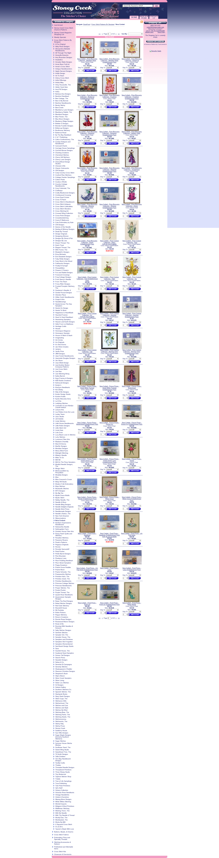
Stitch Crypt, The (61, 699)
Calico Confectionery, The (64, 139)
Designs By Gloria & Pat (64, 238)
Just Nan (58, 371)
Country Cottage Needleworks (61, 185)
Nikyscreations (60, 518)
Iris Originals (59, 342)
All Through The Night (63, 53)
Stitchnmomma (60, 719)
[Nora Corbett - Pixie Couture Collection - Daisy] (109, 239)
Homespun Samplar (62, 333)
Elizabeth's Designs (62, 252)
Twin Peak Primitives (62, 786)
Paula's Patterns (61, 542)
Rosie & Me (59, 624)
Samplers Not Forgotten (64, 642)
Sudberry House (61, 730)
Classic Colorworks (62, 168)
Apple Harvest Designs (63, 71)
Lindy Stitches (60, 421)
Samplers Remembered (64, 644)
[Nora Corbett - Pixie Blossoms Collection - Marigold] (87, 166)
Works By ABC (60, 822)
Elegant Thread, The (62, 247)
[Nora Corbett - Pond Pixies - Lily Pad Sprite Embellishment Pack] (87, 567)
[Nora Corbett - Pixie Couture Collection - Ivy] (87, 312)
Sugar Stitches (60, 741)
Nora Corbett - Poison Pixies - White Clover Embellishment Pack (132, 498)
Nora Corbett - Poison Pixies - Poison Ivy (109, 423)
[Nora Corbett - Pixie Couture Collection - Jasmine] (109, 312)
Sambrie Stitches (61, 632)
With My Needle (61, 813)
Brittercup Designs (62, 128)
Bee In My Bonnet (61, 101)
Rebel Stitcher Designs (63, 603)
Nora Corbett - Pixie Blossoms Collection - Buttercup (132, 59)
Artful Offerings (60, 80)
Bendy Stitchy (60, 105)
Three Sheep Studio (62, 772)
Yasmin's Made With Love (64, 829)
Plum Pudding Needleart (64, 560)
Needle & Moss (60, 502)
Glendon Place (60, 295)
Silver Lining (59, 680)
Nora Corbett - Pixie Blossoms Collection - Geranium (87, 132)
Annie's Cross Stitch (62, 66)
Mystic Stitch (59, 498)
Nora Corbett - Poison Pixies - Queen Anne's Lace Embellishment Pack (109, 460)
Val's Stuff (58, 788)
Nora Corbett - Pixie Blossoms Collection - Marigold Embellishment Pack (109, 169)
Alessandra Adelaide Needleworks (62, 49)
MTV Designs (60, 491)
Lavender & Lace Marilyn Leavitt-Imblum (64, 406)
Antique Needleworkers (63, 69)
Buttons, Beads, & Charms (63, 832)
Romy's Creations (61, 617)
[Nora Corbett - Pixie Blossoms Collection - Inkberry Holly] (132, 130)
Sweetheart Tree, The (63, 752)
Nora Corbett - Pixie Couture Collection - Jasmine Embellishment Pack (132, 315)
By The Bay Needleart (63, 135)
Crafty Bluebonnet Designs (65, 193)
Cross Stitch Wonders (63, 209)
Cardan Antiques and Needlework (62, 142)
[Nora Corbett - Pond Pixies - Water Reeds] (131, 601)
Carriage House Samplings (65, 148)
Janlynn (58, 349)
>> (119, 34)
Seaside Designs (61, 660)
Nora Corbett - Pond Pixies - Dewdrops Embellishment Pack (109, 534)
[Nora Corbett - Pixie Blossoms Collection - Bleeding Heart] (87, 57)
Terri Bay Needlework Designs (63, 760)
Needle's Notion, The (62, 514)
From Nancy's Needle (63, 279)
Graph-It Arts (60, 299)
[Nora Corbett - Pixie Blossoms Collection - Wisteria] (87, 203)
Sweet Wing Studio (62, 750)
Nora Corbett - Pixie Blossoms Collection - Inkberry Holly (132, 132)
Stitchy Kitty (59, 724)
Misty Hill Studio (61, 482)
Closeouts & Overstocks (62, 854)
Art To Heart (59, 76)
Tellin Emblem (60, 756)
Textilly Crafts (60, 763)
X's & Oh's (59, 827)
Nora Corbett (60, 520)
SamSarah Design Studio (64, 646)
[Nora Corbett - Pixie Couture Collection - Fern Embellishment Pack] (87, 276)
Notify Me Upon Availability (109, 244)
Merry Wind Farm (61, 451)
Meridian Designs (61, 448)
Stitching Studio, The (62, 717)
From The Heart (61, 282)
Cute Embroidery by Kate (64, 222)
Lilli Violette (59, 419)
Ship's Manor (60, 676)
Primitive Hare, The (62, 576)
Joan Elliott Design (62, 363)
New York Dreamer (62, 516)
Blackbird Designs (61, 114)
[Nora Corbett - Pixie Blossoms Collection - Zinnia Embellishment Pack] (87, 239)
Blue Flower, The (61, 117)
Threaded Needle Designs (64, 767)
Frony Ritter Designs (62, 284)
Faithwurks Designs (62, 263)
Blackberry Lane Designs (64, 110)
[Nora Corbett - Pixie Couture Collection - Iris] (132, 276)
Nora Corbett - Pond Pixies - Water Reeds (132, 603)
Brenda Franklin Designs (64, 126)
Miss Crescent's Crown (63, 479)
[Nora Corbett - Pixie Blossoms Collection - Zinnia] (132, 203)
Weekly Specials (60, 37)
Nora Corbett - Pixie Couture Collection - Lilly (87, 350)
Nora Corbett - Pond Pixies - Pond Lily (87, 603)
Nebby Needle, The (62, 500)
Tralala (57, 779)
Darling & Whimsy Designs (64, 229)
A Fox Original (60, 44)
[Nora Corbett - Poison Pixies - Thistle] (131, 457)
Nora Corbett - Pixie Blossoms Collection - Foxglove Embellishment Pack (132, 96)
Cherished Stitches (62, 155)
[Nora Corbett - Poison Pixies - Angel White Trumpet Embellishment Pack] (109, 385)
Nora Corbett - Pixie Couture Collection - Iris (132, 278)
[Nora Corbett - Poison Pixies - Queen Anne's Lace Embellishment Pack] (109, 457)
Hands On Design (61, 308)
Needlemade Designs (63, 511)
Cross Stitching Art (62, 211)
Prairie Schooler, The (62, 572)
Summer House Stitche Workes (63, 744)
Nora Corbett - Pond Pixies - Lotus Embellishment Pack (132, 569)
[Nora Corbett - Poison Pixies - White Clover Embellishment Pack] (132, 496)
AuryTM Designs (61, 89)
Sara (57, 648)
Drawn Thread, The (62, 243)
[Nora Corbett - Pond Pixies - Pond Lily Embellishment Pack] (109, 601)
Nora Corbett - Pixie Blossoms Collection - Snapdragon (132, 169)
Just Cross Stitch (61, 369)
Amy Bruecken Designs (63, 57)
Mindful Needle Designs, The (64, 465)
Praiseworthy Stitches (63, 574)
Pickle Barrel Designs (63, 554)
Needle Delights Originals (64, 507)
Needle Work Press (62, 509)
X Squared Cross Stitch (63, 824)
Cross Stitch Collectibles (64, 206)
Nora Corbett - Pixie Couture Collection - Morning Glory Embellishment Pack (132, 351)
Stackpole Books (61, 694)
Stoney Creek (60, 728)
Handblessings (60, 302)
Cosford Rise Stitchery (63, 175)
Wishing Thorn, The (62, 811)
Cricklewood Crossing (63, 195)
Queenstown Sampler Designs (63, 598)
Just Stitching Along (62, 374)
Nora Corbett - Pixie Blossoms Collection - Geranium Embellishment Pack (109, 133)
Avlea (57, 92)
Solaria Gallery (60, 687)
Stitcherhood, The (61, 703)
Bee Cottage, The (61, 98)
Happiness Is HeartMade (64, 313)
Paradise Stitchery (61, 538)
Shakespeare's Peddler (63, 669)
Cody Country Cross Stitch (64, 173)
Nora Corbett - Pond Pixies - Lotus (109, 569)
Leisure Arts (59, 410)
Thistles (58, 765)
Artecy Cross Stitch (62, 78)
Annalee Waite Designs (63, 62)
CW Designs (59, 225)
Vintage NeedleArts (62, 795)
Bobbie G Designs (61, 123)
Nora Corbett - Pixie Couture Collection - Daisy (109, 241)
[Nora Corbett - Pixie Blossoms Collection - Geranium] (87, 130)
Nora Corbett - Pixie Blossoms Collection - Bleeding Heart (87, 59)
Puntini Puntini (60, 590)
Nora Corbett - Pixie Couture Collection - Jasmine (109, 314)
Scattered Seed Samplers (64, 653)
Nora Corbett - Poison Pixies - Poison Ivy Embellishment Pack (131, 423)
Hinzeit (57, 328)
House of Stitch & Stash (63, 335)
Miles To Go (59, 457)
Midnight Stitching (61, 453)
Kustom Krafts (60, 396)
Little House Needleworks (64, 423)
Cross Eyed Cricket (62, 197)
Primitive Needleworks (63, 581)
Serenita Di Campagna (63, 664)
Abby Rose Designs (62, 46)
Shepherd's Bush (61, 673)
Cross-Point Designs (62, 215)
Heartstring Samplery (63, 319)
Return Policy (161, 32)
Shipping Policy (149, 32)
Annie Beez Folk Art (62, 64)
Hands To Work (60, 310)
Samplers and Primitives (64, 639)
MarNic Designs (61, 446)
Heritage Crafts (60, 326)
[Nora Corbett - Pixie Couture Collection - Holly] (109, 276)
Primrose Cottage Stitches (64, 583)
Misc (57, 477)
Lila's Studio (59, 416)
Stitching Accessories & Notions (62, 843)
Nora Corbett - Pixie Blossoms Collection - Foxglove (109, 96)
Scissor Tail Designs (62, 655)
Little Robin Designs (62, 426)
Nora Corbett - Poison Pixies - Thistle (132, 460)
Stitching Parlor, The (62, 714)
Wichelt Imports (60, 804)
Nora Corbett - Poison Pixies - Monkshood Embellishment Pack (87, 423)
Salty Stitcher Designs (63, 630)
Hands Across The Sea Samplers (63, 305)
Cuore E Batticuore (62, 220)
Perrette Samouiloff (62, 549)
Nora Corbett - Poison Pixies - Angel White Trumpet (87, 387)
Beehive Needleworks (63, 103)
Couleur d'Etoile (61, 182)
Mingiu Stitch (60, 468)
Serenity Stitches (61, 667)
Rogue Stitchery (61, 615)
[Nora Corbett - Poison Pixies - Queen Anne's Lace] (87, 457)
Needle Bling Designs (63, 504)
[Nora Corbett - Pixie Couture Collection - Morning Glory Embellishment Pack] (132, 348)
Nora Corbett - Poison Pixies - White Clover (109, 498)
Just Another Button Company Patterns (62, 366)
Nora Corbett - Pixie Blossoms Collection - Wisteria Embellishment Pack (109, 206)
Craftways (59, 190)
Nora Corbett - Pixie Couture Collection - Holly (109, 278)
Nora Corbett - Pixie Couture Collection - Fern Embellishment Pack (87, 278)
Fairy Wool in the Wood (63, 261)
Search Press (60, 658)
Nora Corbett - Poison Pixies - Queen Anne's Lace (87, 460)
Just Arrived (58, 25)
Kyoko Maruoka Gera (63, 399)
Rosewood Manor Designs (64, 622)
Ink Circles (59, 340)
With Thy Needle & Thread (64, 815)
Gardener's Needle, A (63, 290)
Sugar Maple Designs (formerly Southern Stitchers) (63, 737)
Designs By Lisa (61, 241)
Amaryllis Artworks (61, 55)
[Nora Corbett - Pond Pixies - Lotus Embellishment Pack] (132, 567)
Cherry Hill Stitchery (62, 157)
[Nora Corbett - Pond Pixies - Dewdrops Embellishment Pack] (109, 532)
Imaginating (59, 338)
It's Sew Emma (60, 344)
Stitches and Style (61, 708)
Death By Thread (61, 231)
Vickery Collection (61, 790)
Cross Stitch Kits (60, 851)
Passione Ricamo (61, 540)
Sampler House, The (62, 637)
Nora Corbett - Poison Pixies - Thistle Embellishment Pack (87, 498)
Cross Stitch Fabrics (61, 835)
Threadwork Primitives (63, 770)
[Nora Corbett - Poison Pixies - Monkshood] (131, 385)
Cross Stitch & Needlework (64, 202)
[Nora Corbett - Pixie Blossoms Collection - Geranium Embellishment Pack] (109, 130)
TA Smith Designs (61, 754)
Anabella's (59, 60)
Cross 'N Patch (60, 200)
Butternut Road (60, 133)
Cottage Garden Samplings (65, 177)
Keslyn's (58, 385)
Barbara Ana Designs (63, 94)
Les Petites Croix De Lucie (64, 412)
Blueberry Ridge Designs (64, 121)
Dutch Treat (59, 245)
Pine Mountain (60, 556)
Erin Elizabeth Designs (63, 256)
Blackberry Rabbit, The (63, 112)
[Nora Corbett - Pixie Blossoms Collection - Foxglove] (109, 94)
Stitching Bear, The (62, 712)
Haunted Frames (61, 315)
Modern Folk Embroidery (64, 484)
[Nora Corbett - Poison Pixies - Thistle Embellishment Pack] (87, 496)
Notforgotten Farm (62, 529)
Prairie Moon (60, 570)
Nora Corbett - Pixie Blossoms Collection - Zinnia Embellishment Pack (87, 242)
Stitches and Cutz (61, 705)
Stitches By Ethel (61, 710)
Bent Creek (59, 107)
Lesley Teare (60, 414)
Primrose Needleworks (63, 586)
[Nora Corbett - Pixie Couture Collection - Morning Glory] (109, 348)
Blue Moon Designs (62, 119)
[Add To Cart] (89, 72)
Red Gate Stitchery (62, 606)
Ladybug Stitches (61, 403)
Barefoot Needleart (62, 96)
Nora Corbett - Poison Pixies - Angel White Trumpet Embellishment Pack (109, 388)
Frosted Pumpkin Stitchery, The (65, 287)
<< (99, 34)
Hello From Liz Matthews (64, 324)
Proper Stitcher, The (62, 588)
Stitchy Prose (60, 726)
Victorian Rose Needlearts (64, 792)
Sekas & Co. (59, 662)
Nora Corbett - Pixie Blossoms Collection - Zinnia (132, 205)
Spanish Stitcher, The (63, 692)
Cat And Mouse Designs (64, 150)
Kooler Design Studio (62, 394)
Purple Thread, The (62, 592)
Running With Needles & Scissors (64, 627)
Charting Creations (62, 153)
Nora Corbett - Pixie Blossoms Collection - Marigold (87, 169)
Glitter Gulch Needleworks (64, 297)
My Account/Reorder (158, 31)
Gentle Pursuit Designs (63, 292)
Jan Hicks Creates (61, 347)
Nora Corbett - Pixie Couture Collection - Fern (132, 241)
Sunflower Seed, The (62, 747)
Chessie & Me (60, 166)
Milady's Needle (61, 455)
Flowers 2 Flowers (62, 270)
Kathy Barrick (60, 376)
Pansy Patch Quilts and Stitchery (63, 534)
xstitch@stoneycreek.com (155, 27)
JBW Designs (60, 354)
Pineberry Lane (60, 558)
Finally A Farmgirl (61, 266)
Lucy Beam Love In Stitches (65, 435)
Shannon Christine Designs (65, 671)
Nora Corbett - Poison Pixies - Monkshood (132, 387)
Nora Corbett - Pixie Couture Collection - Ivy (87, 314)
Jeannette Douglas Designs (65, 358)
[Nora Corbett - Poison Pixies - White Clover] (109, 496)
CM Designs (59, 170)
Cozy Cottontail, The (62, 188)
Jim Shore (59, 360)
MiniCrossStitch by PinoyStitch (62, 471)
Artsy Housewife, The (63, 85)
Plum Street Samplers (63, 563)
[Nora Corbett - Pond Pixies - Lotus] (109, 567)
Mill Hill (57, 460)
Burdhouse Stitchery (62, 130)
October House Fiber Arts (64, 531)
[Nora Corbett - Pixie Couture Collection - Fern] (132, 239)
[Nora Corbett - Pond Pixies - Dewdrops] (87, 532)
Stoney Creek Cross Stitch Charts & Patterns (63, 29)
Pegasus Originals (61, 544)
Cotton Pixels (60, 179)
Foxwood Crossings (62, 275)
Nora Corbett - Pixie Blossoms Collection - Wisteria (87, 205)
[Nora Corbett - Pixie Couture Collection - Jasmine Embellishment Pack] (132, 312)
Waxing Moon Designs (63, 799)
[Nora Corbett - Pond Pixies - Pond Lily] (87, 601)
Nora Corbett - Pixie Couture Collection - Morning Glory (109, 350)
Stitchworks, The (61, 721)
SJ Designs (59, 685)
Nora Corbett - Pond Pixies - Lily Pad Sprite (131, 534)
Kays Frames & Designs (64, 378)
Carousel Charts (61, 146)
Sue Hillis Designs (61, 733)
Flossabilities (60, 268)
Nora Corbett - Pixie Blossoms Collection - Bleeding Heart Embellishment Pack (109, 60)
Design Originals (61, 234)
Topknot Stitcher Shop (63, 776)
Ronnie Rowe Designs (63, 619)
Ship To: (80, 67)
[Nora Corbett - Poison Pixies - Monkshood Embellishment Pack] (87, 421)
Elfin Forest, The (61, 250)
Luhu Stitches (60, 437)
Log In (148, 31)
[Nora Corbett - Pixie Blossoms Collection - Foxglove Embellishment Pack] (132, 94)
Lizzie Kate (59, 430)
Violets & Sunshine (62, 797)
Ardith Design (60, 73)
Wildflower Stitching (62, 808)
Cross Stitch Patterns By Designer (63, 41)
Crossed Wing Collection (64, 213)
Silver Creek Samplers (63, 678)
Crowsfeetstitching (62, 218)
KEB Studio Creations (63, 380)
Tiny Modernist (60, 774)
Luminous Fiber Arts (62, 439)
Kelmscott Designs (62, 383)
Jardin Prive (59, 351)
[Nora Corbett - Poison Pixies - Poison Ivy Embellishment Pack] (132, 421)
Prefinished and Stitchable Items (63, 848)
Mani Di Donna (60, 444)
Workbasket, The (61, 820)
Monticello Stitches (62, 488)
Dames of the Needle (63, 227)
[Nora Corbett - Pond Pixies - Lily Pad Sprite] (131, 532)
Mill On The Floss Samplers (65, 462)
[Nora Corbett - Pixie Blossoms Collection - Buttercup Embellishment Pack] (87, 94)
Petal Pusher (60, 551)
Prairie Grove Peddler (63, 567)
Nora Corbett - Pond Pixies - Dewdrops (87, 534)
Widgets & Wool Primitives (64, 806)
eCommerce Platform (150, 44)
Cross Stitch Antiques (63, 204)
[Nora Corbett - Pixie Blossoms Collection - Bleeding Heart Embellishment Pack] (109, 57)
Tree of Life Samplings (63, 781)
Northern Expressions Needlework (63, 523)
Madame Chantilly (61, 442)
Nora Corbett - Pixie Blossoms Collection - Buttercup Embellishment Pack (87, 96)
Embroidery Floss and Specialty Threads (62, 838)
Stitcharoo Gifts (60, 701)
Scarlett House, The (62, 651)
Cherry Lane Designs (63, 159)
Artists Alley (59, 82)
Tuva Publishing (61, 783)
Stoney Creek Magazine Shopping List (63, 33)
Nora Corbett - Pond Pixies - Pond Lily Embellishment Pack (109, 603)
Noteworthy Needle (62, 527)
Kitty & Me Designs (62, 392)
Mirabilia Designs (61, 475)
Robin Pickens (60, 612)
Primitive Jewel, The (62, 579)
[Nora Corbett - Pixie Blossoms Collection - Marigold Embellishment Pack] (109, 166)
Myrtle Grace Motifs (62, 495)
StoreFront (86, 24)
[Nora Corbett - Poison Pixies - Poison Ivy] (109, 421)
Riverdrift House (61, 608)
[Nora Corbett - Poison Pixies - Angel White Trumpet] (87, 385)
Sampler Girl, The (61, 635)
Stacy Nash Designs (62, 696)
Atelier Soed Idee (61, 87)
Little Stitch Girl (60, 428)
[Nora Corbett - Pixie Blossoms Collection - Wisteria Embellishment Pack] (109, 203)
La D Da (58, 401)
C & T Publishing (61, 137)
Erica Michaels (60, 254)
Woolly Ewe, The (61, 817)
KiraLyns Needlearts (62, 387)
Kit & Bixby (59, 390)
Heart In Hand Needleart (64, 317)
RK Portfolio (59, 610)
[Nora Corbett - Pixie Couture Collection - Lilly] (87, 348)
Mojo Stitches (60, 486)
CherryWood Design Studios (62, 163)
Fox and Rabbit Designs (64, 272)
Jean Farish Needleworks (64, 356)
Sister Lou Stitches (62, 683)
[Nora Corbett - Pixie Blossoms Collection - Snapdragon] (132, 166)
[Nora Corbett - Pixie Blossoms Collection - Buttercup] (132, 57)
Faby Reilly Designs (62, 259)
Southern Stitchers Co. (63, 689)
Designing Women (62, 236)
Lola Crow (59, 432)
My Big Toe (59, 493)
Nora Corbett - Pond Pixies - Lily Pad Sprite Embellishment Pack (87, 569)
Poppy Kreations (61, 565)
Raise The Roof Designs (64, 601)
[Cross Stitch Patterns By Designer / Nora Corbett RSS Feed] (142, 22)
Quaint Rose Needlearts (64, 595)
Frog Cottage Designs (63, 277)
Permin (57, 547)
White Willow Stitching (63, 802)
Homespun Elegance (62, 331)
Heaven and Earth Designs (65, 322)
